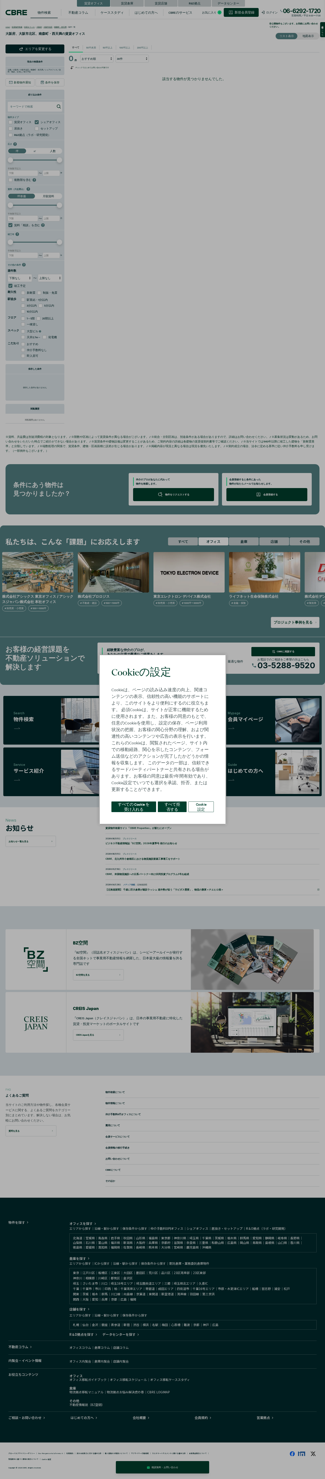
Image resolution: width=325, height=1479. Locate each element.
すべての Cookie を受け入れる (133, 807)
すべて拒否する (172, 807)
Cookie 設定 (201, 807)
